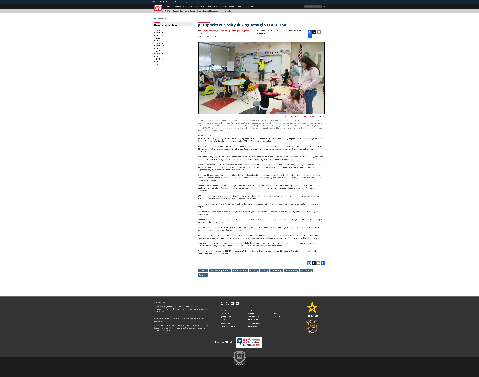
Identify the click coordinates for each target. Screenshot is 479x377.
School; (203, 275)
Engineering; (239, 270)
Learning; (276, 270)
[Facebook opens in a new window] (222, 303)
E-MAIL (208, 136)
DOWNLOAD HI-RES (309, 116)
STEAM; (254, 270)
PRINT (200, 136)
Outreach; (306, 270)
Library (241, 6)
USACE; (202, 270)
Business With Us (182, 6)
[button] (206, 2)
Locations (211, 6)
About (168, 6)
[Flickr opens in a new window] (237, 303)
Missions (198, 6)
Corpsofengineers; (220, 270)
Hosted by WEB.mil (223, 342)
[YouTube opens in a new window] (232, 303)
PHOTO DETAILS (291, 116)
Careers (223, 6)
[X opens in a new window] (227, 303)
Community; (291, 270)
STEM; (264, 270)
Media (231, 6)
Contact (250, 6)
